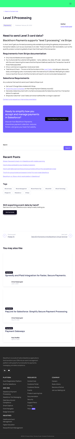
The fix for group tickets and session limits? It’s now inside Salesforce (26, 172)
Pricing (29, 406)
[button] (10, 212)
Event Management (22, 188)
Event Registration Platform (12, 381)
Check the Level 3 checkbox (15, 89)
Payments (7, 25)
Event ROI (48, 188)
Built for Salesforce (9, 384)
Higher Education (9, 425)
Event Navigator (8, 409)
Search (5, 145)
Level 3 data (48, 69)
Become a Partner (58, 387)
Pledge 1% (11, 237)
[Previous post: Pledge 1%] (4, 235)
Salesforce (18, 193)
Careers (54, 381)
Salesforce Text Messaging (12, 397)
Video (27, 193)
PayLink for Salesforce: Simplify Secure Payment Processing (36, 311)
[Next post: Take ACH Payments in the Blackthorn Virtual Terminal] (70, 235)
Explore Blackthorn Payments (57, 119)
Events (29, 390)
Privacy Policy (29, 436)
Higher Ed (8, 193)
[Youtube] (9, 370)
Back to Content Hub (11, 11)
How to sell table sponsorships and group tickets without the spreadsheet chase (29, 169)
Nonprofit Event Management (13, 428)
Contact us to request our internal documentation (19, 99)
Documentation (32, 396)
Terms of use (37, 436)
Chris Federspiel (66, 27)
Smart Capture (8, 406)
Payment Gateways (15, 331)
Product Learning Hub (34, 393)
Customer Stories (33, 387)
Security (30, 399)
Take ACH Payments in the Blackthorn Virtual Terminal (49, 237)
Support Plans (32, 403)
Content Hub (31, 381)
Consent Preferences (48, 436)
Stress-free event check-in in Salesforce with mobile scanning (24, 161)
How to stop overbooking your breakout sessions (19, 165)
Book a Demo (56, 384)
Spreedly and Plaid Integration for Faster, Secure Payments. (35, 275)
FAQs (29, 409)
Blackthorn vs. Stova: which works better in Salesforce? (21, 176)
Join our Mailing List (58, 390)
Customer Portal (32, 384)
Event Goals (9, 188)
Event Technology (60, 188)
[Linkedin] (4, 370)
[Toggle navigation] (70, 3)
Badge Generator (8, 412)
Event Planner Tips (36, 188)
